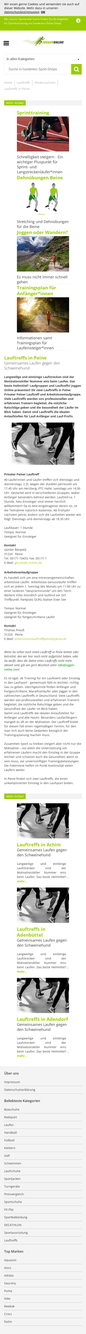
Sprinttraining (33, 112)
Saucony (10, 1283)
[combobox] (43, 59)
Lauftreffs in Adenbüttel (31, 932)
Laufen (9, 1125)
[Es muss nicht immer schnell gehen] (43, 254)
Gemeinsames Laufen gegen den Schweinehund (42, 852)
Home (8, 82)
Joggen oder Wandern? (42, 232)
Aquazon (10, 1260)
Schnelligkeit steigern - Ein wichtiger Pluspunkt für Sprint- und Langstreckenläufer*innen (40, 164)
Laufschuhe (12, 1171)
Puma (8, 1291)
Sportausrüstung (16, 1233)
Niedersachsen (45, 82)
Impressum (12, 1082)
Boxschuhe (11, 1109)
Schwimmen (12, 1163)
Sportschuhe (13, 1202)
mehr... (22, 881)
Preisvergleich (14, 1194)
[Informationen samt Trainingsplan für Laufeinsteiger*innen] (43, 315)
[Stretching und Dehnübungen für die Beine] (43, 199)
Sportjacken (12, 1179)
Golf (7, 1156)
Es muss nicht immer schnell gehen (42, 279)
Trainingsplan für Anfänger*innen (36, 290)
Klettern (9, 1148)
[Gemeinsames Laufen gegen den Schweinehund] (43, 821)
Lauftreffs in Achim (39, 844)
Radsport (10, 1117)
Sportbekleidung (15, 1217)
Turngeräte (12, 1186)
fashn (8, 1322)
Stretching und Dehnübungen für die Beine (43, 224)
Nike (7, 1299)
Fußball (9, 1140)
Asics (7, 1268)
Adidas (9, 1275)
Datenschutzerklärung (19, 1090)
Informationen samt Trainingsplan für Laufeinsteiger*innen (35, 342)
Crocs (8, 1314)
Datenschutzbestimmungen (21, 12)
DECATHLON (13, 1225)
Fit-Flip (9, 1209)
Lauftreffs (23, 82)
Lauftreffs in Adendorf (42, 1019)
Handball (10, 1132)
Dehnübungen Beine (40, 177)
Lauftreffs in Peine (17, 89)
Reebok (9, 1306)
